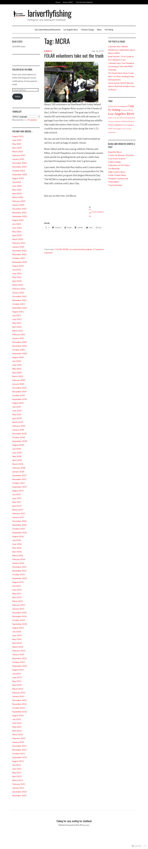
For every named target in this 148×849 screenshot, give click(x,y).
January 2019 (18, 430)
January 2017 (18, 517)
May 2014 (16, 639)
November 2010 (19, 795)
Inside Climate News (117, 175)
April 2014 (17, 643)
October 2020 (18, 349)
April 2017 (17, 506)
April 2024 (17, 193)
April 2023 (17, 235)
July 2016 (16, 540)
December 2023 (19, 209)
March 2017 (17, 509)
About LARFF (68, 2)
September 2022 (19, 262)
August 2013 (18, 670)
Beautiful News (115, 152)
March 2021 (17, 330)
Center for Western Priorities (121, 155)
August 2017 (18, 490)
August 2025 (18, 136)
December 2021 (19, 296)
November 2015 (19, 570)
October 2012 (18, 708)
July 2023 (16, 224)
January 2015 (18, 609)
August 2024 (18, 178)
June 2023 (17, 228)
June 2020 (17, 365)
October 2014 (18, 620)
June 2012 (17, 723)
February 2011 (18, 784)
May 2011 (16, 772)
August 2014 (18, 628)
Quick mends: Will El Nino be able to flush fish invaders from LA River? (121, 86)
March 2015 (17, 601)
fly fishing (114, 109)
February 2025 (18, 155)
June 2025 (17, 140)
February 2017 (18, 513)
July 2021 (16, 315)
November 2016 (19, 525)
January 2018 (18, 471)
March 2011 (17, 780)
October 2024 (18, 170)
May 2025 (16, 144)
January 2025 (18, 159)
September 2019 (19, 399)
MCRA (65, 249)
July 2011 (16, 765)
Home (57, 2)
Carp (131, 106)
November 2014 (19, 616)
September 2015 (19, 578)
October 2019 (18, 395)
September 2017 (19, 487)
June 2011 (17, 769)
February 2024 (18, 201)
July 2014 (16, 631)
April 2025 (17, 148)
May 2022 (16, 277)
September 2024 (19, 174)
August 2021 (18, 311)
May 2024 (16, 189)
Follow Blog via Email (22, 69)
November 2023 (19, 212)
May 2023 (16, 231)
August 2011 (18, 761)
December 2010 (19, 791)
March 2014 (17, 647)
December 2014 (19, 612)
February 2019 (18, 426)
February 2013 (18, 692)
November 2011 (19, 750)
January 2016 (18, 563)
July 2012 (16, 719)
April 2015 (17, 597)
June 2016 (17, 544)
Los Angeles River (71, 29)
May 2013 (16, 681)
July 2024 (16, 182)
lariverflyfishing (49, 13)
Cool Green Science (116, 158)
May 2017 (16, 502)
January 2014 (18, 654)
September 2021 (19, 308)
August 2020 (18, 357)
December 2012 (19, 700)
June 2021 (17, 319)
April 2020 (17, 372)
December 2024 (19, 163)
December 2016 (19, 521)
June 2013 (17, 677)
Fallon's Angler (114, 162)
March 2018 (17, 464)
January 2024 (18, 205)
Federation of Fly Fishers (119, 165)
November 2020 (19, 346)
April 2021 (17, 327)
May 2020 (16, 369)
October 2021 (18, 304)
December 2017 (19, 475)
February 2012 (18, 738)
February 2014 (18, 650)
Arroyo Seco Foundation (117, 106)
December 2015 (19, 567)
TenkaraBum (113, 182)
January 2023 (18, 247)
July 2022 (16, 269)
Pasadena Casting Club (118, 178)
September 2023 (19, 216)
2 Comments (98, 249)
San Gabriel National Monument (47, 29)
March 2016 (17, 555)
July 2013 (16, 673)
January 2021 (18, 338)
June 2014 (17, 635)
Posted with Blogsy (98, 212)
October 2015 (18, 574)
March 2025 (17, 151)
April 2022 (17, 281)
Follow (17, 96)
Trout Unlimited (115, 125)
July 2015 (16, 586)
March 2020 (17, 376)
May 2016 (16, 548)
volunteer (48, 252)
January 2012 (18, 742)
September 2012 (19, 711)
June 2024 (17, 186)
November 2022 (19, 254)
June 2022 (17, 273)
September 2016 (19, 532)
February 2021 (18, 334)
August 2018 (18, 445)
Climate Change (87, 29)
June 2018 (17, 452)
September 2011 (19, 757)
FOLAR (58, 249)
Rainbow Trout (112, 118)
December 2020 (19, 342)
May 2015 (16, 593)
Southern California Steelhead (124, 121)
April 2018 (17, 460)
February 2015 (18, 605)
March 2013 (17, 689)
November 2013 (19, 658)
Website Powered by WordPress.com (74, 825)
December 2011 (19, 746)
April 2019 (17, 418)
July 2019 (16, 407)
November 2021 (19, 300)
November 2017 (19, 479)
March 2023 (17, 239)
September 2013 (19, 666)
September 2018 (19, 441)
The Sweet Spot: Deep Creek (120, 73)
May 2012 (16, 727)
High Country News (116, 172)
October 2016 (18, 528)
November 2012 (19, 704)
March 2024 (17, 197)
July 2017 (16, 494)
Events (48, 51)
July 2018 (16, 449)
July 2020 (16, 361)
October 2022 (18, 258)
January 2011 (18, 788)
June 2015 (17, 590)
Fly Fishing (109, 29)
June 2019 (17, 410)
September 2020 (19, 353)
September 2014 (19, 624)
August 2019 (18, 403)
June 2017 (17, 498)
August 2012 (18, 715)
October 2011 (18, 753)
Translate (32, 120)
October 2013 (18, 662)
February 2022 (18, 288)
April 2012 (17, 730)
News (99, 29)
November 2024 (19, 167)
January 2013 (18, 696)
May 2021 (16, 323)
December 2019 (19, 388)
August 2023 (18, 220)
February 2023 (18, 243)
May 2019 (16, 414)
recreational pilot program (80, 249)
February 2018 (18, 468)
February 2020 (18, 380)
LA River (130, 110)
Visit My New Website (84, 2)
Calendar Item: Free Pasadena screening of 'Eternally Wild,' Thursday (121, 66)
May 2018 (16, 456)
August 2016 (18, 536)
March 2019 (17, 422)
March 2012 (17, 734)
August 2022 (18, 266)
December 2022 (19, 250)
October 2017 (18, 483)
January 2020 (18, 384)
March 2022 (17, 285)
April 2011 (17, 776)
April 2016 (17, 551)
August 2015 (18, 582)
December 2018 (19, 433)
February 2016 (18, 559)
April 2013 (17, 685)
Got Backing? (114, 168)
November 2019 (19, 391)
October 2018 (18, 437)
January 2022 (18, 292)
